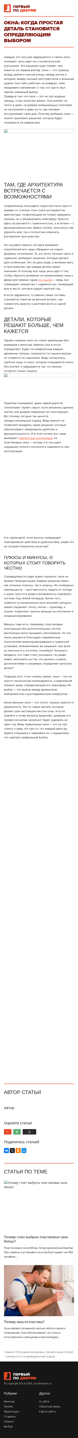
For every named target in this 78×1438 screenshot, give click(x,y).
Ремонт (9, 1421)
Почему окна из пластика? (24, 1322)
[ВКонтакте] (6, 1150)
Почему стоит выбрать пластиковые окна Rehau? (36, 1239)
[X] (12, 1150)
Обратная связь (50, 1406)
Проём (8, 1406)
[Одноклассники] (18, 1150)
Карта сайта (47, 1411)
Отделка (9, 1416)
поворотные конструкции (36, 438)
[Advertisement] (39, 494)
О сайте (44, 1401)
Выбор (8, 1426)
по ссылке (45, 280)
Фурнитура (11, 1411)
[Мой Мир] (23, 1150)
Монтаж (9, 1401)
